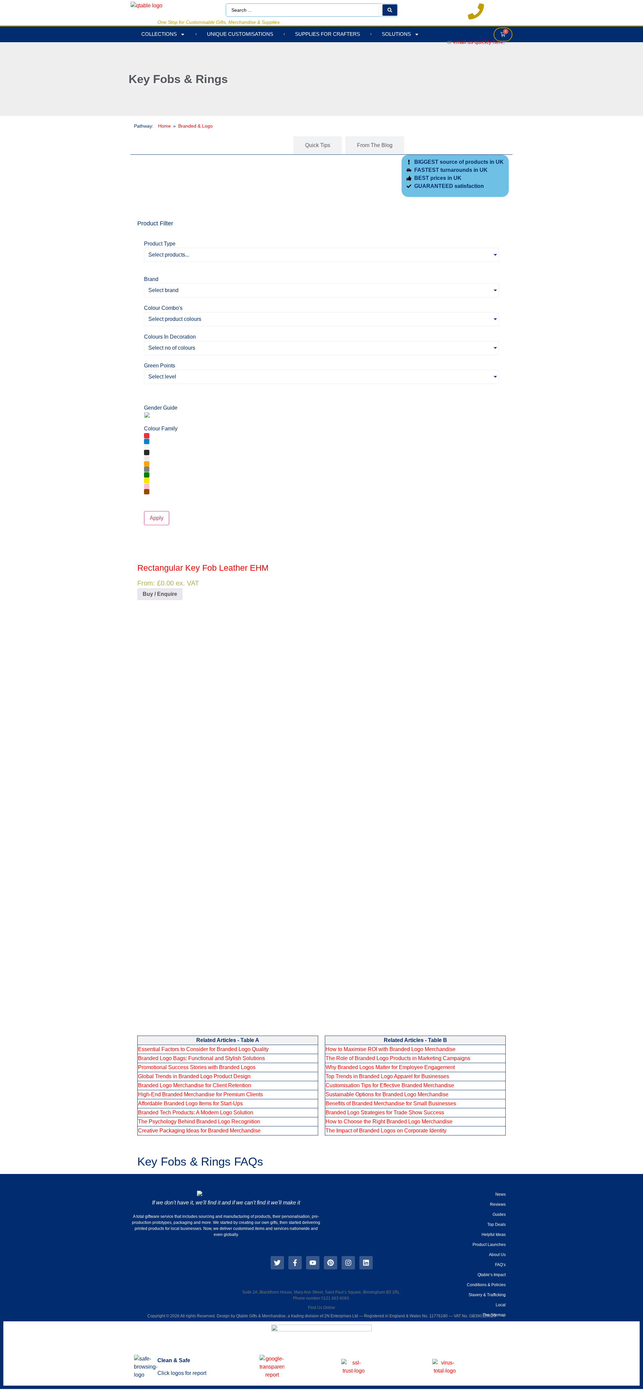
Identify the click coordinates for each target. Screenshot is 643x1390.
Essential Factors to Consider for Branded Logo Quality (203, 1049)
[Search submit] (389, 10)
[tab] (264, 145)
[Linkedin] (366, 1262)
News (500, 1194)
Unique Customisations (240, 34)
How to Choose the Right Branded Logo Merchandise (389, 1121)
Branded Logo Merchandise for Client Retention (194, 1085)
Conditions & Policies (486, 1284)
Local (501, 1305)
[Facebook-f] (295, 1262)
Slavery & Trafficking (487, 1295)
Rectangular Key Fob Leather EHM (203, 567)
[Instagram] (348, 1262)
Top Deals (496, 1224)
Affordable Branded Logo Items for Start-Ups (190, 1103)
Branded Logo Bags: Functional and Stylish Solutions (201, 1058)
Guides (499, 1214)
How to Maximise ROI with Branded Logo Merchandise (390, 1049)
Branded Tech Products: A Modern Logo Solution (195, 1112)
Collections (159, 34)
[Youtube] (312, 1262)
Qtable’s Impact (492, 1274)
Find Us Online (321, 1307)
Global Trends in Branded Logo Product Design (194, 1076)
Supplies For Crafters (327, 34)
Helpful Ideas (494, 1234)
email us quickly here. (479, 42)
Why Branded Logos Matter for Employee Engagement (390, 1067)
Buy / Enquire (160, 594)
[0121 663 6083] (476, 11)
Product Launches (489, 1244)
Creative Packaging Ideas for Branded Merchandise (199, 1130)
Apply (156, 518)
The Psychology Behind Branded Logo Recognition (199, 1121)
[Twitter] (277, 1262)
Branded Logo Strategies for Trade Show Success (385, 1112)
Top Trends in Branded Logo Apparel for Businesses (387, 1076)
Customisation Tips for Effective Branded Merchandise (390, 1085)
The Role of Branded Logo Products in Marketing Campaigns (398, 1058)
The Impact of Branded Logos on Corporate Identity (386, 1130)
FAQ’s (500, 1264)
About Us (497, 1254)
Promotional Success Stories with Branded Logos (197, 1067)
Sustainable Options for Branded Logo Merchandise (387, 1094)
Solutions (396, 34)
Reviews (498, 1204)
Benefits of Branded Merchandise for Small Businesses (391, 1103)
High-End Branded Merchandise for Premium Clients (200, 1094)
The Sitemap (494, 1315)
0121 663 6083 (476, 31)
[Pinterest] (330, 1262)
